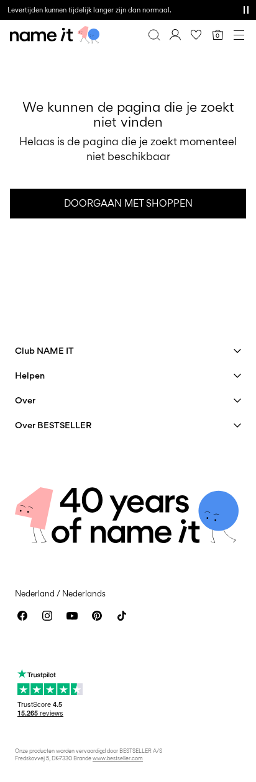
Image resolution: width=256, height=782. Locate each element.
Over (25, 400)
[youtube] (72, 615)
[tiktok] (121, 615)
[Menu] (238, 34)
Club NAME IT (44, 350)
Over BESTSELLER (53, 425)
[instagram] (47, 615)
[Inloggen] (175, 34)
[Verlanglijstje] (196, 34)
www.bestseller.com (118, 758)
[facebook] (22, 615)
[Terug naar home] (54, 35)
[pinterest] (96, 615)
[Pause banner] (246, 10)
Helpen (30, 375)
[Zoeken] (154, 34)
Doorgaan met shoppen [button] (128, 203)
